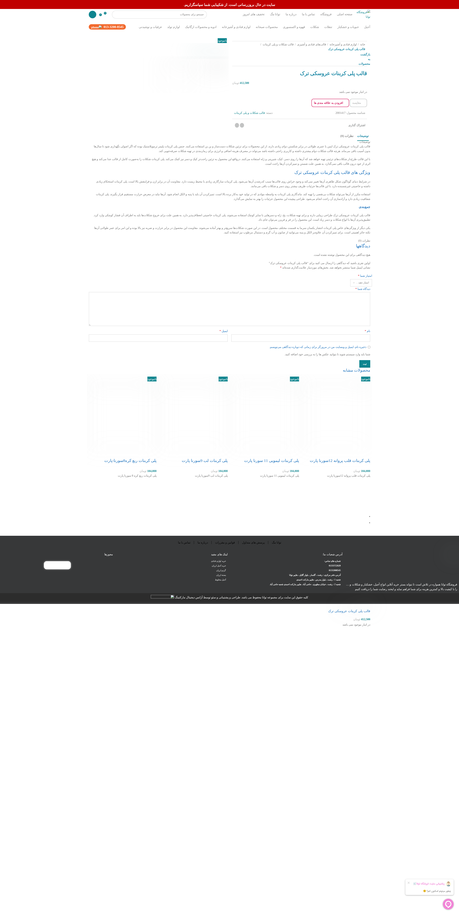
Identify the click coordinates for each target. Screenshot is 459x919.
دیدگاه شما (362, 288)
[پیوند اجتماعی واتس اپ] (242, 125)
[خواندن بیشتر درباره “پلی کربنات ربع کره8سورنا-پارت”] (152, 491)
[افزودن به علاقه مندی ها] (365, 482)
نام (367, 331)
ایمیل (223, 331)
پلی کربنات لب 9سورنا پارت (205, 460)
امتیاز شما (365, 275)
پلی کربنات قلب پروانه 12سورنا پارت (340, 460)
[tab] (363, 136)
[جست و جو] (116, 14)
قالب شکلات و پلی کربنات (278, 44)
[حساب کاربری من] (92, 14)
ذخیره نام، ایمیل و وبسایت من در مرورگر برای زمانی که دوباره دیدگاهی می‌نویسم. (317, 346)
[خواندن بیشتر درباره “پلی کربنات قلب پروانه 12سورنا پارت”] (365, 491)
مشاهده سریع (365, 500)
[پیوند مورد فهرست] (286, 565)
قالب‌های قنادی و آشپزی (311, 44)
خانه (362, 44)
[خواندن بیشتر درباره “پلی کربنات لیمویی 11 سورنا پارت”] (294, 491)
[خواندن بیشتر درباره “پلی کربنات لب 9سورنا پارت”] (223, 491)
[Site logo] (363, 14)
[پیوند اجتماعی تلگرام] (237, 125)
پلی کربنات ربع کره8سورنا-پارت (130, 460)
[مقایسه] (365, 453)
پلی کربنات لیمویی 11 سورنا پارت (271, 460)
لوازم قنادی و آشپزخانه (343, 44)
